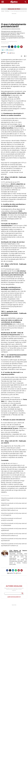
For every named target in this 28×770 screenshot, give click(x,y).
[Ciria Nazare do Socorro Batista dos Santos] (4, 556)
